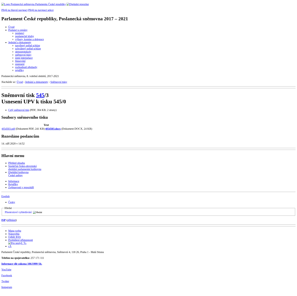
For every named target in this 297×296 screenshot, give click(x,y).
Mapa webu (14, 230)
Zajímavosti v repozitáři (21, 187)
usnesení (19, 64)
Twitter (5, 281)
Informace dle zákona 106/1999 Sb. (21, 263)
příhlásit (11, 220)
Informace (13, 181)
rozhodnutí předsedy (26, 67)
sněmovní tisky (23, 54)
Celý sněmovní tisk (18, 110)
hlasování (20, 61)
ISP (3, 220)
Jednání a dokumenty (19, 42)
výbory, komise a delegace (29, 39)
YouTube (6, 269)
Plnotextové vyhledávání (18, 212)
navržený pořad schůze (27, 45)
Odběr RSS (14, 236)
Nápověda (13, 233)
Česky (11, 202)
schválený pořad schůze (28, 48)
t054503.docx (53, 128)
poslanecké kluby (24, 36)
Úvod (11, 26)
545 (40, 95)
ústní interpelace (24, 57)
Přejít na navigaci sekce (41, 10)
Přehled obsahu (16, 163)
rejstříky (19, 70)
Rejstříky (13, 184)
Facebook (6, 275)
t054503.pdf (8, 128)
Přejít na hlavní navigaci (14, 10)
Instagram (6, 287)
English (5, 196)
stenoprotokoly (23, 51)
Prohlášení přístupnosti (20, 240)
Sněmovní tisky (58, 81)
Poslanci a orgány (18, 30)
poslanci (19, 33)
